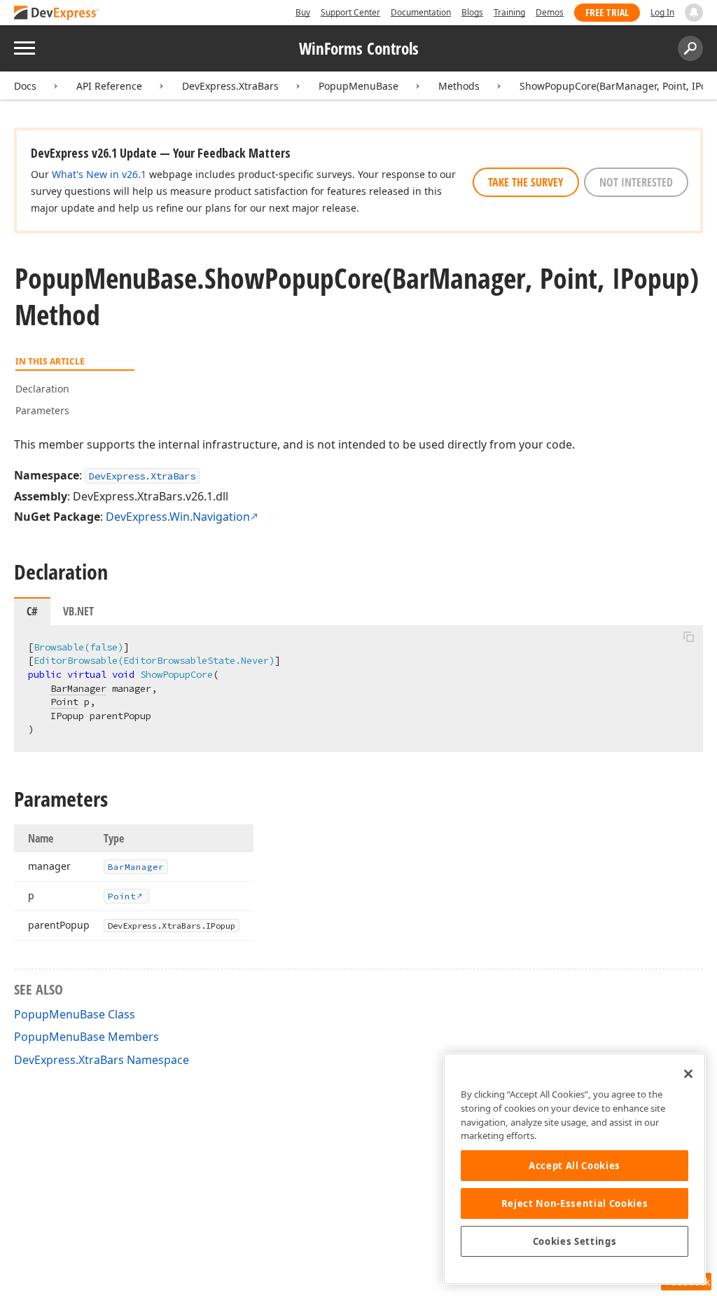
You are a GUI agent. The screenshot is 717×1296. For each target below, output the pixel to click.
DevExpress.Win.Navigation (178, 516)
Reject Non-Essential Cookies (574, 1203)
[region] (574, 1169)
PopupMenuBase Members (86, 1036)
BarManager (78, 688)
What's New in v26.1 (99, 174)
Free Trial (607, 12)
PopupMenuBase (358, 86)
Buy (302, 12)
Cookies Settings (575, 1241)
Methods (459, 86)
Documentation (421, 12)
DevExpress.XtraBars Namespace (101, 1060)
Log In (662, 12)
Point (64, 701)
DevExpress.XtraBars (230, 86)
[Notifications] (694, 13)
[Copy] (688, 637)
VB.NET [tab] (78, 611)
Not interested (636, 182)
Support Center (350, 12)
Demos (550, 12)
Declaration (42, 388)
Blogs (472, 12)
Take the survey (526, 182)
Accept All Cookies (574, 1165)
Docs (25, 86)
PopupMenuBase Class (74, 1014)
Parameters (42, 410)
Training (509, 12)
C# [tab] (32, 611)
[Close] (688, 1073)
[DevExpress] (56, 14)
